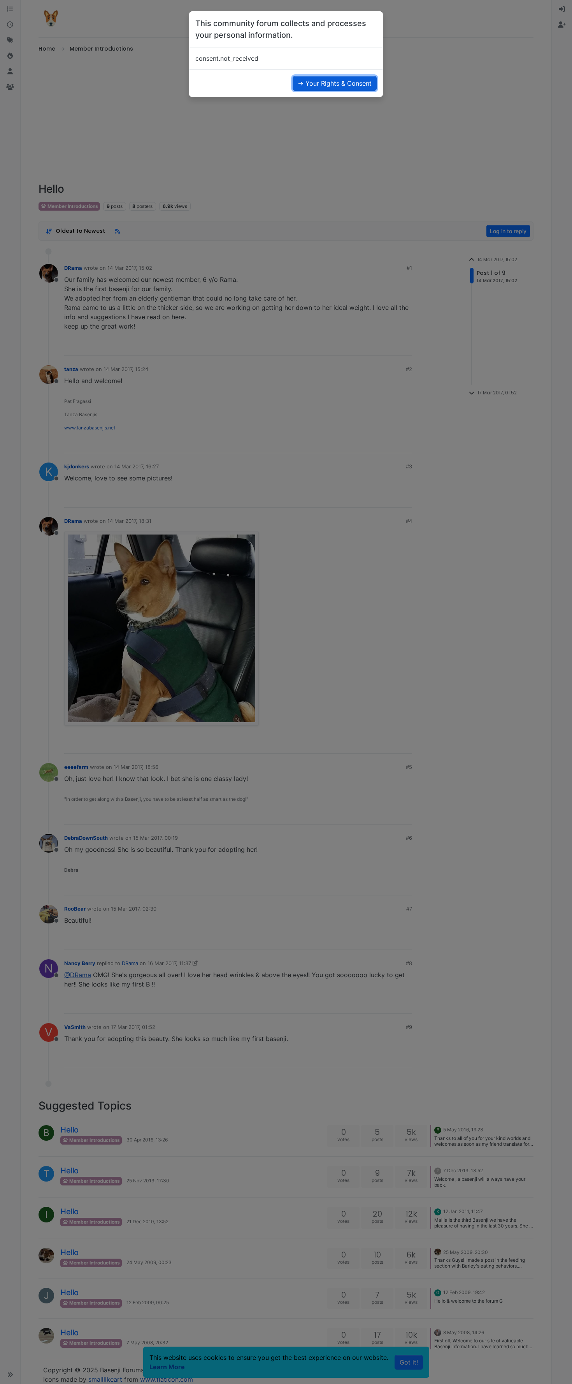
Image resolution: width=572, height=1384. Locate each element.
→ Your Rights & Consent (335, 83)
